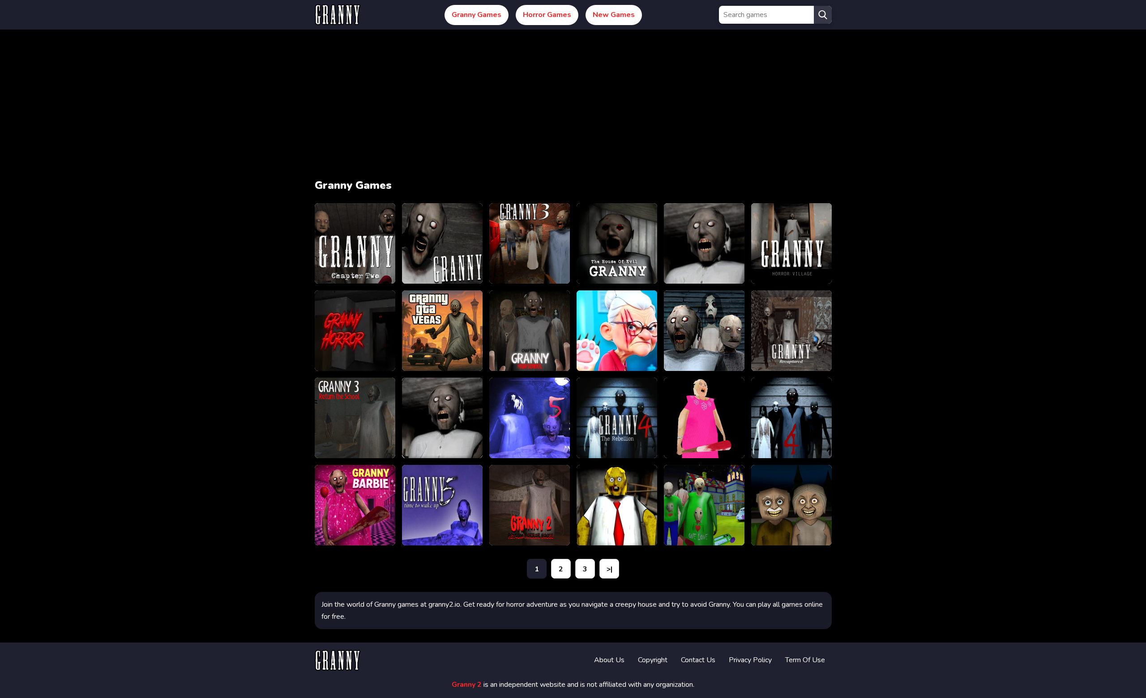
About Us (609, 660)
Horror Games (547, 15)
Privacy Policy (750, 660)
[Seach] (823, 15)
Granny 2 (467, 684)
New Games (614, 15)
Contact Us (698, 660)
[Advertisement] (573, 106)
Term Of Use (805, 660)
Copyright (652, 660)
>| (609, 569)
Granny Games (476, 15)
